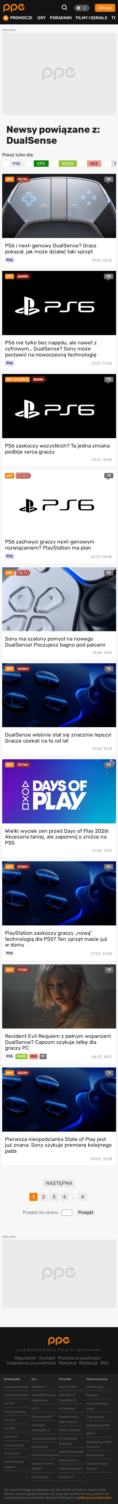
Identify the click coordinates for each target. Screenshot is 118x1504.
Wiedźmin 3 (39, 1387)
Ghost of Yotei (68, 1387)
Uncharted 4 (40, 1447)
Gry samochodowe (16, 1387)
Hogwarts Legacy (70, 1468)
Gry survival (11, 1453)
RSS (104, 1363)
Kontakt (47, 1358)
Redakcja (88, 1363)
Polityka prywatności (79, 1358)
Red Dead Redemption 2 (41, 1428)
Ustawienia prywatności (31, 1363)
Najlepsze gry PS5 (97, 1425)
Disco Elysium (40, 1477)
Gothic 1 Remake (69, 1430)
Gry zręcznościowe (16, 1395)
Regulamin (25, 1358)
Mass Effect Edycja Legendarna (44, 1397)
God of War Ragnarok (45, 1455)
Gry (41, 17)
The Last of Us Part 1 (45, 1438)
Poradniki (61, 17)
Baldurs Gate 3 (68, 1460)
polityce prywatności (94, 1497)
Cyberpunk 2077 (42, 1416)
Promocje (21, 18)
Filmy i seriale (91, 17)
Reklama (67, 1363)
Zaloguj (105, 7)
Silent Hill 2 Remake (71, 1452)
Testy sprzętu (95, 1416)
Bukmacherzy (95, 1455)
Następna (59, 1183)
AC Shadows (67, 1408)
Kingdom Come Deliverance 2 (68, 1419)
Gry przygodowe (15, 1412)
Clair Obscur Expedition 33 (67, 1397)
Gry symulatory (14, 1445)
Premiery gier (95, 1387)
